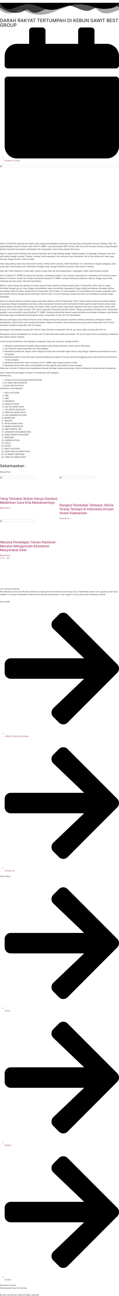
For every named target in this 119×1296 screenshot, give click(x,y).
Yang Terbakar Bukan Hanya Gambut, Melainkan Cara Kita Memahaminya (29, 501)
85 (8, 558)
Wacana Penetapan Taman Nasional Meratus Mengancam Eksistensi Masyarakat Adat (27, 546)
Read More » (5, 508)
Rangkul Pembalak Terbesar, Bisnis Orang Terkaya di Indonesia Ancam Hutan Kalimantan (87, 509)
